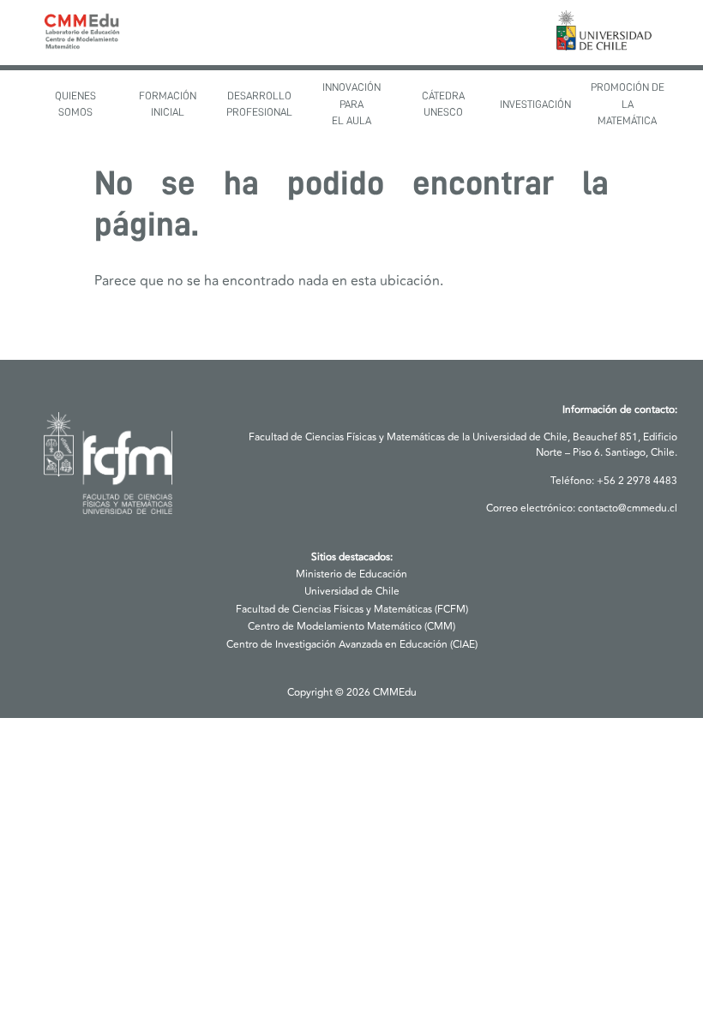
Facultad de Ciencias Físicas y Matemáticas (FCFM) (352, 609)
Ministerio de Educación (351, 574)
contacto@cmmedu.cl (627, 508)
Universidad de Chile (352, 591)
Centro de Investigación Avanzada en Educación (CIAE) (352, 645)
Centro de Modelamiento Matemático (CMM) (351, 627)
